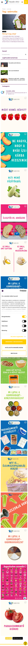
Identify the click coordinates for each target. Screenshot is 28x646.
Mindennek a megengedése (14, 341)
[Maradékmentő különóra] (4, 64)
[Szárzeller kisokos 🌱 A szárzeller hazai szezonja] (14, 510)
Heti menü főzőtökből (14, 70)
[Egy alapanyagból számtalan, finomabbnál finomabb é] (14, 258)
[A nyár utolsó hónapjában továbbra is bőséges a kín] (14, 582)
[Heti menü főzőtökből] (4, 72)
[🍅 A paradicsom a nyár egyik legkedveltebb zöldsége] (14, 618)
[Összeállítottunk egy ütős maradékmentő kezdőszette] (14, 438)
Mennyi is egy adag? (9, 33)
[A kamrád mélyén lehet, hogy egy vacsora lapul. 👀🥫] (14, 402)
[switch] (24, 321)
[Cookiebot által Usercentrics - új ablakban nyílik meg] (20, 291)
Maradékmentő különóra (15, 63)
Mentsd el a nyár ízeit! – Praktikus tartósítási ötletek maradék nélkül (17, 79)
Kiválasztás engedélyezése (14, 347)
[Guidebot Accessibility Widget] (25, 643)
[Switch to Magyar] (22, 2)
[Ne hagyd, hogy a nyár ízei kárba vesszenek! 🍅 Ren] (14, 149)
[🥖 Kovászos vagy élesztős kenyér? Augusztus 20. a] (14, 222)
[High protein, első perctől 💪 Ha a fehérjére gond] (14, 366)
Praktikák (4, 31)
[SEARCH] (25, 54)
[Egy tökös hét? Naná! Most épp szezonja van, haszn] (14, 186)
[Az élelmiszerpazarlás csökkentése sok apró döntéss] (14, 474)
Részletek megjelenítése (17, 336)
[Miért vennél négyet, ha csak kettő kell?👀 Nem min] (14, 113)
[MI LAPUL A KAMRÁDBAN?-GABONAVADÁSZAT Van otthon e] (14, 546)
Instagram (6, 86)
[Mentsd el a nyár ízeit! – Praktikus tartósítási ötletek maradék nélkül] (4, 80)
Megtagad (14, 353)
